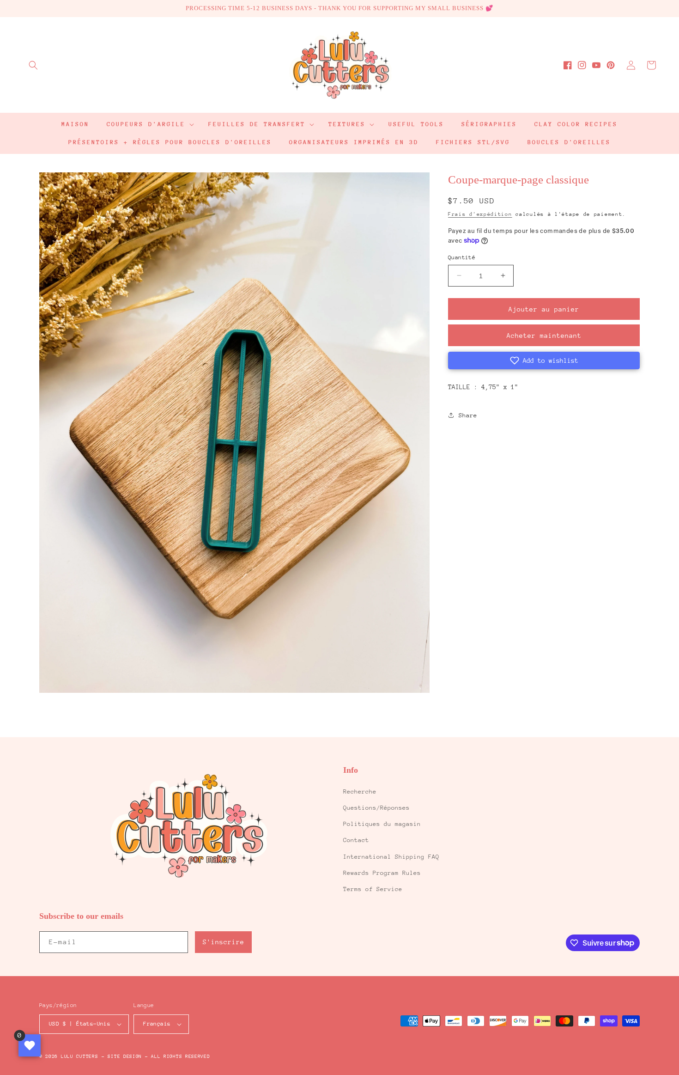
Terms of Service (372, 889)
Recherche (359, 791)
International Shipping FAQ (391, 856)
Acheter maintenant (544, 335)
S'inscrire (223, 942)
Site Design (125, 1056)
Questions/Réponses (376, 807)
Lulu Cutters (79, 1056)
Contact (356, 840)
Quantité (461, 257)
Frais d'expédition (480, 214)
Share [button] (468, 414)
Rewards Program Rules (382, 872)
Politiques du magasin (382, 823)
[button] (33, 65)
